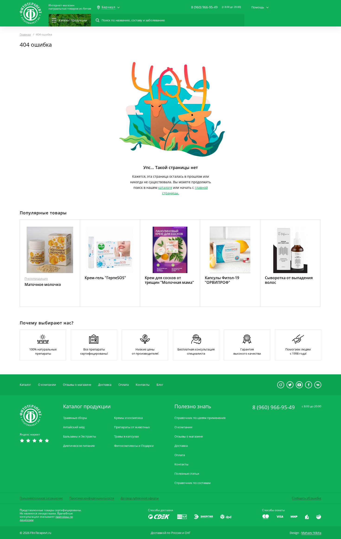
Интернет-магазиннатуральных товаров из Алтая (69, 7)
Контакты (143, 384)
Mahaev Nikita (311, 533)
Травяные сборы (75, 418)
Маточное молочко (43, 284)
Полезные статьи (186, 474)
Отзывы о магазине (77, 384)
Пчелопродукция (36, 279)
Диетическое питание (79, 446)
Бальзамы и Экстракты (79, 436)
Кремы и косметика (128, 418)
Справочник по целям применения (199, 418)
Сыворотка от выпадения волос (289, 280)
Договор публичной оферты (140, 498)
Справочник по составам (192, 483)
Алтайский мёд (73, 427)
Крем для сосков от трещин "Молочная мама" (169, 280)
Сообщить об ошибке (306, 498)
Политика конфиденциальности (91, 498)
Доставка (104, 384)
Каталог (25, 384)
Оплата (123, 384)
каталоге (165, 187)
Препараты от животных (132, 427)
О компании (47, 384)
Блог (160, 384)
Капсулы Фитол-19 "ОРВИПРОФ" (222, 280)
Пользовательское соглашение (41, 498)
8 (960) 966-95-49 (204, 7)
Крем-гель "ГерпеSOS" (105, 277)
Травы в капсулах (126, 436)
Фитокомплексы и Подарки (134, 446)
